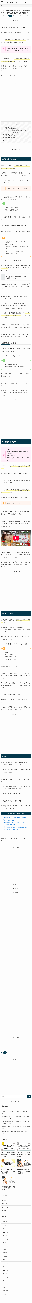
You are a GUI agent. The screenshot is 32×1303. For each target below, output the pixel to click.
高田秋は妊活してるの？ (12, 128)
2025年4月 (5, 1242)
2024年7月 (5, 1266)
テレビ (5, 1204)
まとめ (7, 140)
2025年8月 (5, 1232)
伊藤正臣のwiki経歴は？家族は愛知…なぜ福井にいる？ (15, 1132)
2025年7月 (5, 1235)
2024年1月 (5, 1287)
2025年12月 (6, 1225)
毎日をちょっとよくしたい (16, 2)
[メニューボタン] (2, 2)
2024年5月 (5, 1273)
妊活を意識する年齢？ (14, 132)
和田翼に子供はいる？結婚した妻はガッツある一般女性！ (16, 1127)
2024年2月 (5, 1284)
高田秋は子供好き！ (10, 137)
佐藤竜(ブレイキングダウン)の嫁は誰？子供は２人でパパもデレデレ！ (15, 1117)
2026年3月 (5, 1222)
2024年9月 (5, 1260)
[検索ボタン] (30, 2)
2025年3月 (5, 1246)
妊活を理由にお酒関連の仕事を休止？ (18, 130)
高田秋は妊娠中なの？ (11, 135)
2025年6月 (5, 1239)
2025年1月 (5, 1253)
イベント (5, 1200)
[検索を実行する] (29, 1096)
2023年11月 (6, 1294)
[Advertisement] (16, 100)
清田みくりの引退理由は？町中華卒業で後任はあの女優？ (16, 1112)
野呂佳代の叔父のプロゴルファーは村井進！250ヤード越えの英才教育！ (15, 1122)
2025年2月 (5, 1249)
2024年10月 (6, 1256)
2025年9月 (5, 1228)
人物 (10, 16)
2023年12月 (6, 1291)
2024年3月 (5, 1280)
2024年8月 (5, 1263)
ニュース (5, 1207)
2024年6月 (5, 1270)
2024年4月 (5, 1277)
